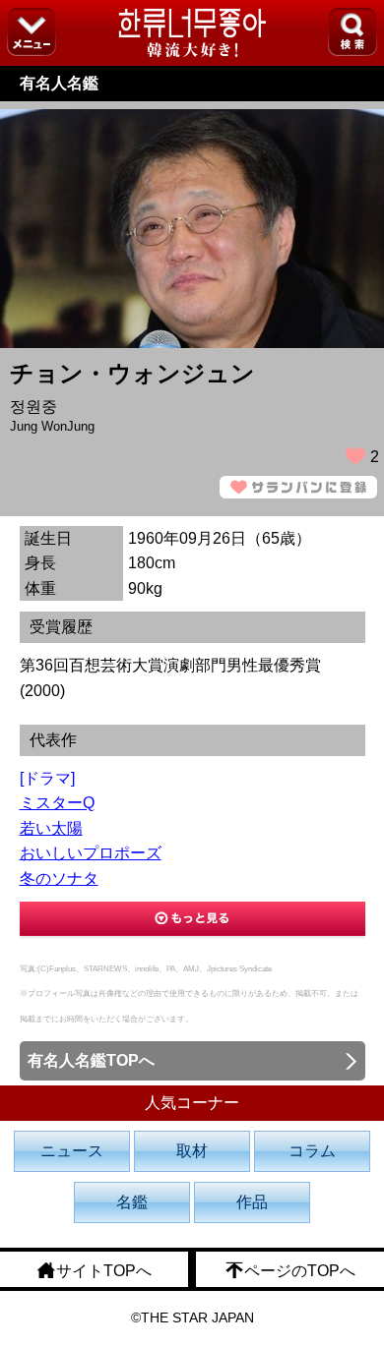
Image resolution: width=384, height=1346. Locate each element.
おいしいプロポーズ (90, 853)
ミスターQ (57, 802)
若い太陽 (51, 828)
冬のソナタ (59, 878)
